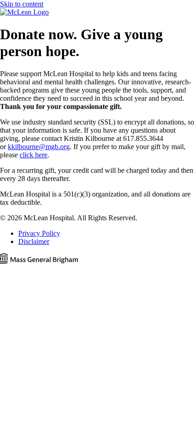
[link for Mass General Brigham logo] (98, 259)
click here (33, 155)
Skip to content (21, 4)
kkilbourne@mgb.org (39, 146)
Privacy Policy (39, 233)
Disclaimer (33, 241)
